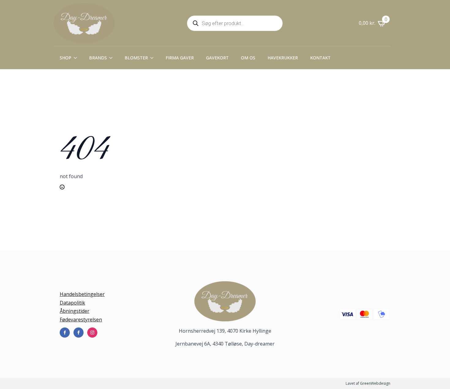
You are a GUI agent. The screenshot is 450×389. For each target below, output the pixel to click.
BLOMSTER (136, 58)
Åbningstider (74, 311)
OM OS (248, 58)
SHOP (65, 58)
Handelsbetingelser (82, 294)
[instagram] (92, 332)
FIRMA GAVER (180, 58)
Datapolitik (72, 302)
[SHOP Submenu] (77, 58)
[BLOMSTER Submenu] (153, 58)
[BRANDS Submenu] (112, 58)
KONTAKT (320, 58)
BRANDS (98, 58)
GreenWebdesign (375, 383)
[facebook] (65, 332)
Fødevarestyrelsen (81, 319)
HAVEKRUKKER (283, 58)
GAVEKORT (217, 58)
